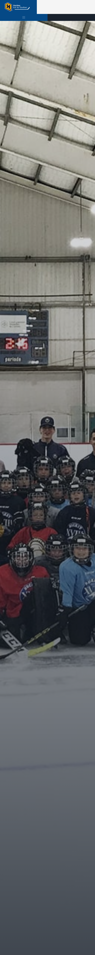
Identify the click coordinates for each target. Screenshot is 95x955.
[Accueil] (18, 7)
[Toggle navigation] (24, 17)
